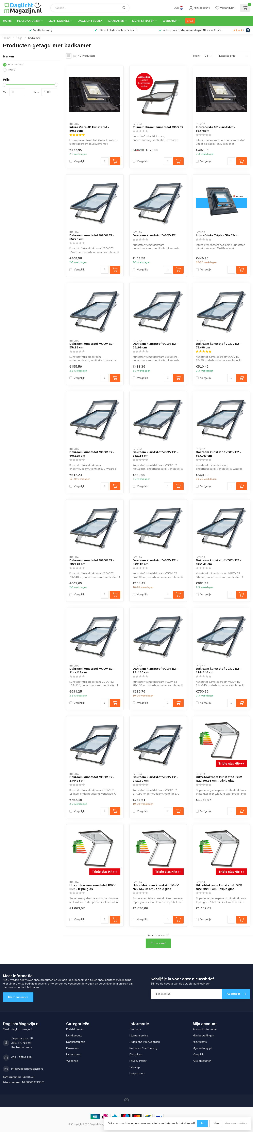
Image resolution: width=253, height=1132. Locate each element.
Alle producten (202, 1061)
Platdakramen (28, 21)
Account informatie (205, 1029)
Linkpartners (137, 1073)
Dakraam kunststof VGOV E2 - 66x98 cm (155, 345)
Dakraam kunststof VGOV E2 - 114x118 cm (91, 670)
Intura (11, 69)
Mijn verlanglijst (202, 1048)
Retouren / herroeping (143, 1048)
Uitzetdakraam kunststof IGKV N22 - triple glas (92, 886)
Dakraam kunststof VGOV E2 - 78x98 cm (218, 345)
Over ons (135, 1029)
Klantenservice (18, 997)
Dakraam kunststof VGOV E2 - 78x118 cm (155, 453)
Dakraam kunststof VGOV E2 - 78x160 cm (155, 670)
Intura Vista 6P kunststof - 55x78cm (215, 128)
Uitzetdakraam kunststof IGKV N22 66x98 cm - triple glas (156, 886)
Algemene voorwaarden (144, 1042)
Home (7, 21)
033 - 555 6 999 (21, 1057)
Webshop (169, 21)
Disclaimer (136, 1054)
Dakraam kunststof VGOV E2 (154, 235)
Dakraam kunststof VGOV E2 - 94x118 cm (155, 561)
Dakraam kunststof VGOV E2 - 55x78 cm (91, 237)
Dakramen (116, 21)
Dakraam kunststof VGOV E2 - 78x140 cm (91, 561)
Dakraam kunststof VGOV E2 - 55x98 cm (91, 345)
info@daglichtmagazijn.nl (27, 1069)
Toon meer (158, 943)
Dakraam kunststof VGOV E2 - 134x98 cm (91, 778)
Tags (19, 38)
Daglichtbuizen (90, 21)
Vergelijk (79, 161)
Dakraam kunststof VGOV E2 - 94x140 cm (218, 561)
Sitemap (134, 1067)
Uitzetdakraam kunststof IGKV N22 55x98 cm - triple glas (219, 778)
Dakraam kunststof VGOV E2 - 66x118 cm (91, 453)
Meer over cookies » (236, 1123)
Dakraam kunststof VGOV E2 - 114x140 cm (218, 670)
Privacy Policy (137, 1061)
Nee (216, 1123)
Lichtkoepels (59, 21)
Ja (202, 1123)
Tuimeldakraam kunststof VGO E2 (158, 127)
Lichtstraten (143, 21)
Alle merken (15, 64)
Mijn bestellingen (203, 1035)
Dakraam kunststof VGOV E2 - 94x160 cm (155, 778)
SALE (190, 21)
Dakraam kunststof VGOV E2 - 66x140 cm (218, 453)
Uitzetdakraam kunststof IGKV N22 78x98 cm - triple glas (219, 886)
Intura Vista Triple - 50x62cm (217, 235)
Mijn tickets (200, 1042)
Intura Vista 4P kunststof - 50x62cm (89, 128)
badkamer (34, 38)
